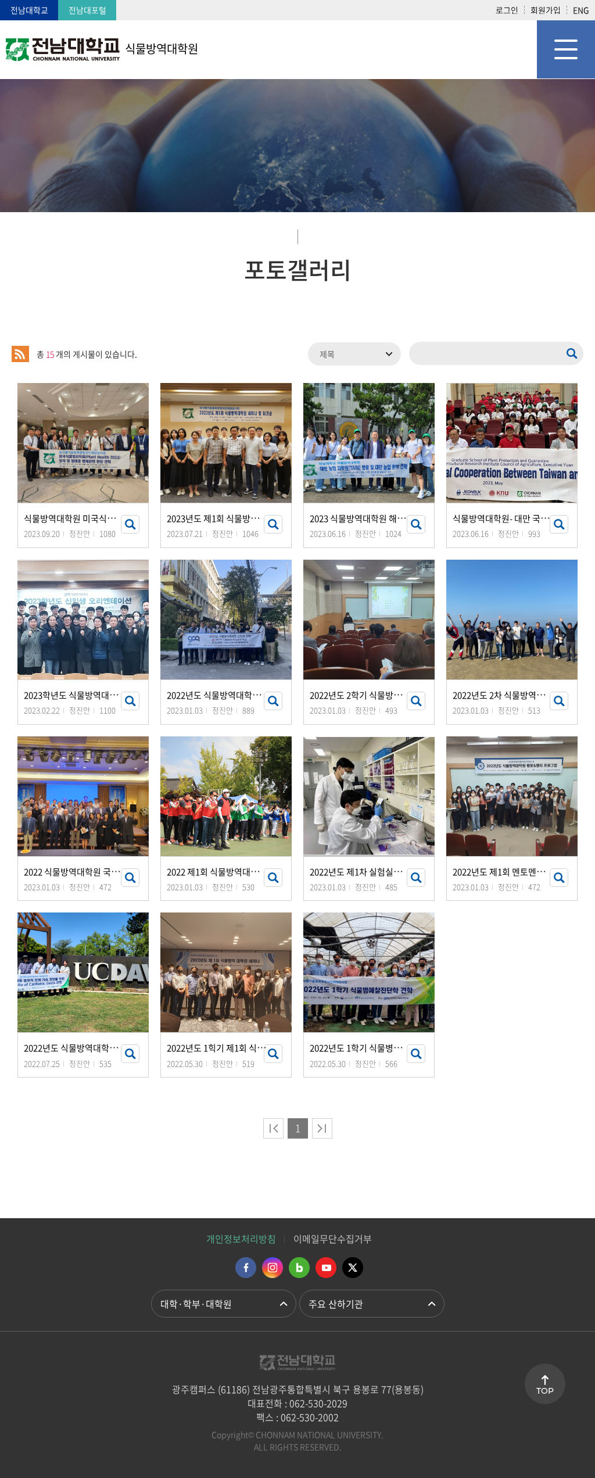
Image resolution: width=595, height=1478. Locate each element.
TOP (545, 1391)
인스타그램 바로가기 (272, 1267)
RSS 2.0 (20, 354)
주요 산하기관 (336, 1304)
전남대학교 (29, 10)
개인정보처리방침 (241, 1239)
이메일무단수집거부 (332, 1239)
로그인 (507, 10)
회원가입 (546, 10)
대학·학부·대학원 (196, 1304)
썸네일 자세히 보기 (130, 524)
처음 (273, 1128)
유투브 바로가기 (326, 1267)
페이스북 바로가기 (245, 1267)
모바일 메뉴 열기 (566, 49)
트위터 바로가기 (352, 1267)
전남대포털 (87, 10)
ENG (581, 10)
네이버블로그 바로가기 (299, 1267)
